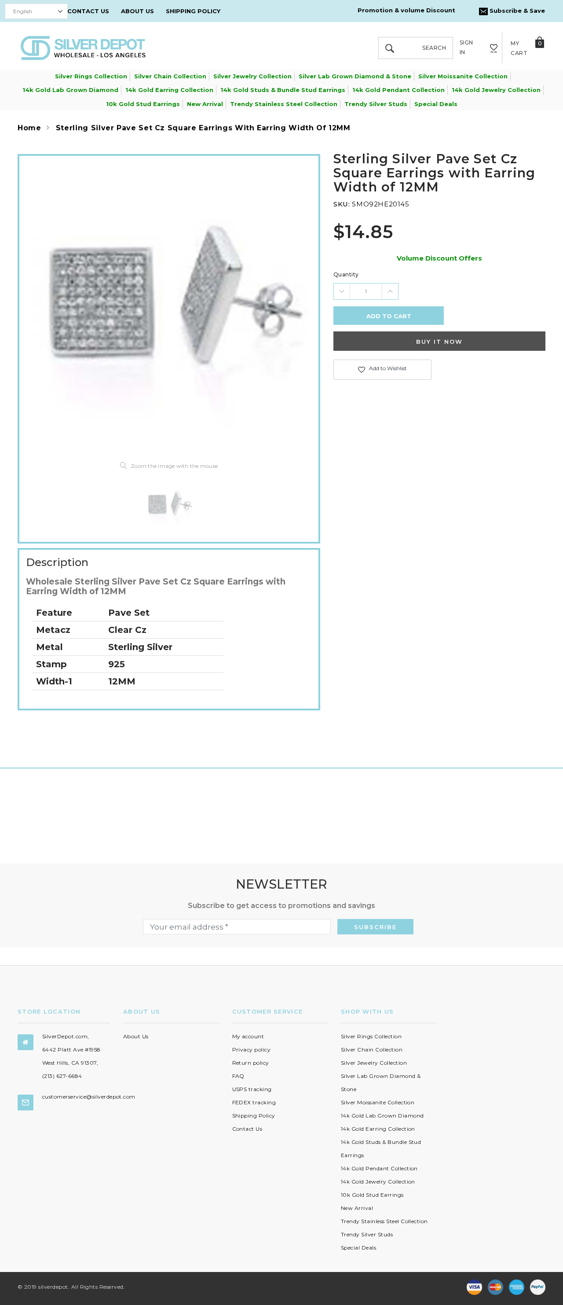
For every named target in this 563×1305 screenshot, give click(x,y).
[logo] (83, 47)
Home (29, 128)
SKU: (341, 204)
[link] (169, 505)
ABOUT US (137, 11)
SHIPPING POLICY (193, 11)
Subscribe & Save (516, 10)
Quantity (346, 274)
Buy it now (439, 341)
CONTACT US (88, 11)
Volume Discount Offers (439, 258)
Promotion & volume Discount (406, 10)
